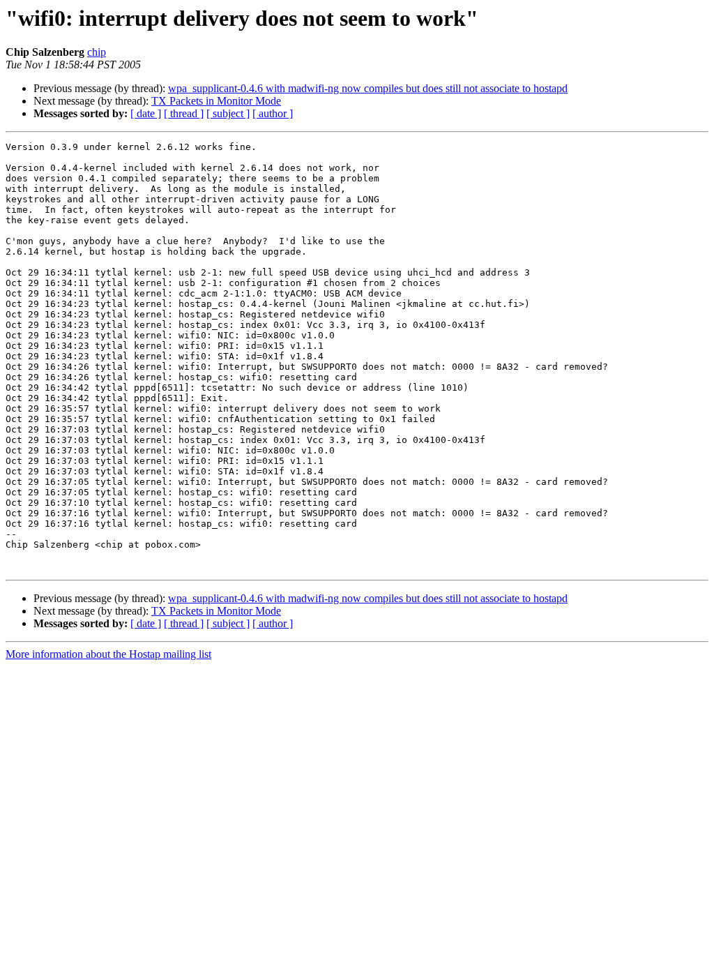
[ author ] (272, 113)
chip (96, 52)
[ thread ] (184, 113)
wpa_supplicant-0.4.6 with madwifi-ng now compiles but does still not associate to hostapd (368, 88)
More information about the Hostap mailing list (108, 654)
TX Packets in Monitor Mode (216, 101)
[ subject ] (228, 113)
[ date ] (145, 113)
